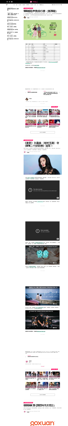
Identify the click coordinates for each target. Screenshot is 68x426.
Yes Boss (42, 366)
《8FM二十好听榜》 (30, 177)
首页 (14, 4)
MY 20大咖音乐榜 (52, 351)
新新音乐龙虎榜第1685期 (11, 23)
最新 (16, 4)
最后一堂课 (44, 352)
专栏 (37, 4)
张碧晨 (34, 352)
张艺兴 (37, 352)
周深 (58, 351)
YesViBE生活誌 (42, 4)
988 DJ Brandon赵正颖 (53, 61)
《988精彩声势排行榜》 (39, 242)
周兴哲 (56, 351)
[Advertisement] (42, 77)
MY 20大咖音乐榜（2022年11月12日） (13, 21)
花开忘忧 (52, 352)
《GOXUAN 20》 (40, 201)
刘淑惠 (28, 17)
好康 (35, 4)
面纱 (26, 353)
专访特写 (31, 4)
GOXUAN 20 (47, 351)
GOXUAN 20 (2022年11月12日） (12, 17)
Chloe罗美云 (27, 63)
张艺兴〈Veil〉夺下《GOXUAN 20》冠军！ (12, 33)
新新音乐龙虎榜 (40, 352)
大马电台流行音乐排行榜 (10, 7)
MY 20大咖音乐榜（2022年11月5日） (13, 39)
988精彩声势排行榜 (38, 351)
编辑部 (28, 152)
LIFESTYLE (27, 4)
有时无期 (48, 352)
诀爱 (57, 352)
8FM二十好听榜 (33, 351)
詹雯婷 (55, 352)
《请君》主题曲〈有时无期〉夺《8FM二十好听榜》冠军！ (13, 14)
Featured (43, 351)
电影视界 (24, 4)
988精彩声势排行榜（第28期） (13, 9)
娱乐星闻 (20, 4)
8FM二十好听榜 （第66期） (12, 26)
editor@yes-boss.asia (41, 67)
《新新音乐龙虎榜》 (32, 266)
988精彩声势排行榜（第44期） (12, 29)
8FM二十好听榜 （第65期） (12, 35)
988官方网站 (37, 65)
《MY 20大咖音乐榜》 (39, 307)
